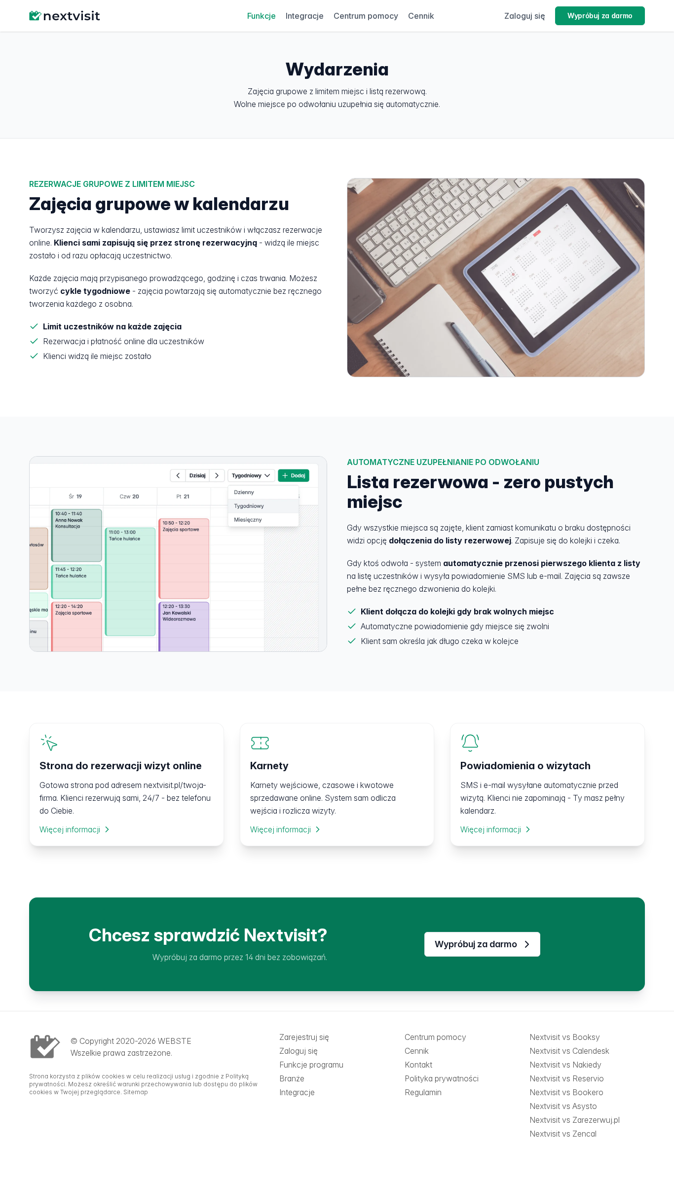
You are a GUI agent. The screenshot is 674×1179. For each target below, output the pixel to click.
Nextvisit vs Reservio (566, 1078)
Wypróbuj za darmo (600, 15)
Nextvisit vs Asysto (563, 1106)
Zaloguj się (524, 16)
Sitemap (135, 1092)
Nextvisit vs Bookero (566, 1092)
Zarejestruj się (304, 1037)
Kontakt (418, 1065)
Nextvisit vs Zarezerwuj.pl (574, 1120)
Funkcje (261, 16)
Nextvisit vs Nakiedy (565, 1065)
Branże (291, 1078)
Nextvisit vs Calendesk (569, 1051)
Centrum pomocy (366, 16)
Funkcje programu (311, 1065)
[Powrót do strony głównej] (103, 16)
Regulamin (423, 1092)
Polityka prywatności (442, 1078)
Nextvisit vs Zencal (563, 1134)
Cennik (421, 16)
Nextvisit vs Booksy (564, 1037)
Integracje (305, 16)
